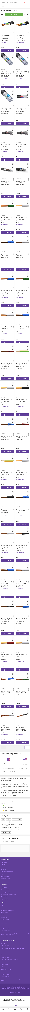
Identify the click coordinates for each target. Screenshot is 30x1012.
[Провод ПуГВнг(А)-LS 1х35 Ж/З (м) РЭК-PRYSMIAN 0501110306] (22, 679)
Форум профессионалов (7, 910)
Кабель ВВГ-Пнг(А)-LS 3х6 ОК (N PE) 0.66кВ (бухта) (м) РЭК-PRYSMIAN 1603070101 (6, 38)
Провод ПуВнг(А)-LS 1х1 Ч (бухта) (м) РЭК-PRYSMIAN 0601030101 (21, 548)
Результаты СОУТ (5, 878)
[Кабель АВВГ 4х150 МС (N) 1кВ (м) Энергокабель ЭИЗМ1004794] (7, 169)
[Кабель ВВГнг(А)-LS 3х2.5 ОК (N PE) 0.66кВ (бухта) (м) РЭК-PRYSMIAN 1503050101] (22, 23)
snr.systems (4, 917)
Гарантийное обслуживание (8, 894)
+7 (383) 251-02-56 (5, 967)
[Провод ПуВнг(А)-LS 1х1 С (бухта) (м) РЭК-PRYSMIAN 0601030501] (22, 497)
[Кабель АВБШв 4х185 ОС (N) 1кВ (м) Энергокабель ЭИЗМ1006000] (22, 60)
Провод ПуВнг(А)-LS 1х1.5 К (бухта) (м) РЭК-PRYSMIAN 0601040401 (21, 438)
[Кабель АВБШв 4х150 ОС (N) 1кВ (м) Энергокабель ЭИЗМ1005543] (7, 96)
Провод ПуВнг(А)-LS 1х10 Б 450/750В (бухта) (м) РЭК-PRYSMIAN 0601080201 (21, 220)
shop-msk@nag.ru (5, 930)
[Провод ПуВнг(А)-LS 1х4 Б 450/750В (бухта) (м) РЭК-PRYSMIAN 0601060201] (7, 315)
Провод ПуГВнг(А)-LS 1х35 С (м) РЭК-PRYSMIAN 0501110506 (6, 693)
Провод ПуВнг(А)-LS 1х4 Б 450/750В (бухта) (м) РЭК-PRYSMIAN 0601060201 (6, 329)
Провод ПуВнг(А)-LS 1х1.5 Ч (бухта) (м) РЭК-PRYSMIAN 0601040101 (6, 511)
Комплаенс (4, 896)
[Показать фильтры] (28, 14)
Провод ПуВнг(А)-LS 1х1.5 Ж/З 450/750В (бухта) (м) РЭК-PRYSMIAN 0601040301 (6, 475)
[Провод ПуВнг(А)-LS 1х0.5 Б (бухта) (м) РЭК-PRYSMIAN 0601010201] (22, 643)
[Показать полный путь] (3, 6)
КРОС (2, 915)
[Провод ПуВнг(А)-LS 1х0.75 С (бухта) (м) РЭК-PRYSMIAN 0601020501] (7, 570)
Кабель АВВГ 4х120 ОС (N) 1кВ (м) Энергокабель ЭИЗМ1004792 (21, 183)
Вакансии (3, 867)
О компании (4, 862)
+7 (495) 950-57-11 (5, 928)
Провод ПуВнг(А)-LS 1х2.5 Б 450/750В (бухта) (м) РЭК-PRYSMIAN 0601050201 (6, 402)
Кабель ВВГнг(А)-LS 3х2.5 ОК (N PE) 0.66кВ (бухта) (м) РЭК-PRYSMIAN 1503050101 (21, 38)
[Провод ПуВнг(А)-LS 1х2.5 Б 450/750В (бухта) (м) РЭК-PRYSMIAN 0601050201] (7, 388)
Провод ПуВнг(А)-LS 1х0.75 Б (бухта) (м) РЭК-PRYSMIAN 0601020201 (21, 584)
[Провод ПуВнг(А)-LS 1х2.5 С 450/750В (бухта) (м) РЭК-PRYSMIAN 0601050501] (22, 315)
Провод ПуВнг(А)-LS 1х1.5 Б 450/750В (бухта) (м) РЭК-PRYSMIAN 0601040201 (21, 475)
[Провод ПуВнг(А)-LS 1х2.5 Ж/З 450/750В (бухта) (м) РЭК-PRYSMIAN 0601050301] (22, 351)
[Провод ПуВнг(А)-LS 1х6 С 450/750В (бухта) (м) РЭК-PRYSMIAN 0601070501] (7, 242)
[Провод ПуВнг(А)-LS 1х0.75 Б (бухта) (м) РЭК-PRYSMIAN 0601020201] (22, 570)
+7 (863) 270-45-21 (5, 957)
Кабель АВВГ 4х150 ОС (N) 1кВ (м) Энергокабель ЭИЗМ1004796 (21, 147)
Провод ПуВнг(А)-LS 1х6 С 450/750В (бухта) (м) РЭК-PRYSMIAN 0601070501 (6, 256)
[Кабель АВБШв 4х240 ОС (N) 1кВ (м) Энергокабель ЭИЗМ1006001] (7, 60)
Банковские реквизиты (7, 871)
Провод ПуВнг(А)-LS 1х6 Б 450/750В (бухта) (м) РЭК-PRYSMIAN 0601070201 (21, 256)
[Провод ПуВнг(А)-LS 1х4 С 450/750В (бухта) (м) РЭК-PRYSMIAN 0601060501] (7, 278)
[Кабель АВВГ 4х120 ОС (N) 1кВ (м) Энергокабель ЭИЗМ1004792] (22, 169)
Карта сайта (4, 899)
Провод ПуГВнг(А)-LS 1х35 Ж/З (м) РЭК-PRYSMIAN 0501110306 (21, 693)
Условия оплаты (5, 889)
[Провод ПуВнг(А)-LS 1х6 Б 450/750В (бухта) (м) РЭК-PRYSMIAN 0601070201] (22, 242)
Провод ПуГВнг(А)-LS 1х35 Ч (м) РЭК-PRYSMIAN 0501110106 (21, 729)
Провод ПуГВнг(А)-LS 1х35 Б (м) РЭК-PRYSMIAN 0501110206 (6, 730)
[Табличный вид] (2, 14)
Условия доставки (5, 892)
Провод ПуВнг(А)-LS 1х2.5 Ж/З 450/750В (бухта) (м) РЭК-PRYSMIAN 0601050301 (21, 366)
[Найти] (25, 2)
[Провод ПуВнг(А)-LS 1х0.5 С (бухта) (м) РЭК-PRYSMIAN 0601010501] (22, 606)
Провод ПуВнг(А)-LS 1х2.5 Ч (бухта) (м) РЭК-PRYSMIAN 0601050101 (21, 402)
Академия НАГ (4, 912)
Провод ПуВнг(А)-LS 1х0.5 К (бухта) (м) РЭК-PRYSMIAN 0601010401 (6, 657)
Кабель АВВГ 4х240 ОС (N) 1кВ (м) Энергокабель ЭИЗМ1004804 (21, 111)
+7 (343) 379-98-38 (5, 946)
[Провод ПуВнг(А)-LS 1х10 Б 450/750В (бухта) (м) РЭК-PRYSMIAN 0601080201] (22, 205)
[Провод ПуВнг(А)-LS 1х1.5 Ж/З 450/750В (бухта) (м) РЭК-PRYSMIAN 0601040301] (7, 460)
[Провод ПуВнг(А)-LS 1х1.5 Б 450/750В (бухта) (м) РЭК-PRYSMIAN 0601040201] (22, 460)
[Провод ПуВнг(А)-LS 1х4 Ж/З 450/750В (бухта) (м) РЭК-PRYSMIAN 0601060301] (22, 278)
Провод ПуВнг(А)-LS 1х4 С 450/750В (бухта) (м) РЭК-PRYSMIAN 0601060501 (6, 293)
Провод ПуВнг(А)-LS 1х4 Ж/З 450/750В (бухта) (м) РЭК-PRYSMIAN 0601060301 (21, 293)
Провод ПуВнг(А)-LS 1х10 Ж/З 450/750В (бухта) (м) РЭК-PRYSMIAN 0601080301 (6, 220)
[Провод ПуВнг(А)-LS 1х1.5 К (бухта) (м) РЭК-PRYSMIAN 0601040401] (22, 424)
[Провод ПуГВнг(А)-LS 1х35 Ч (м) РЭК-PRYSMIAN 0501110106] (22, 715)
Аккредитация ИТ (5, 881)
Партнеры (3, 874)
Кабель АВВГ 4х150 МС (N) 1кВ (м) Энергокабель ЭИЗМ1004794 (6, 183)
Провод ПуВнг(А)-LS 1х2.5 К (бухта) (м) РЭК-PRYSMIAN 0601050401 (6, 366)
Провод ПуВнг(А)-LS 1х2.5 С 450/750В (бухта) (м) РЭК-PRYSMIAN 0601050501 (21, 329)
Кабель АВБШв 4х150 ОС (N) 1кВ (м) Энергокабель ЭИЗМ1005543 (6, 111)
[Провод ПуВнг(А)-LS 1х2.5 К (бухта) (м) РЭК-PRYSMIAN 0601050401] (7, 351)
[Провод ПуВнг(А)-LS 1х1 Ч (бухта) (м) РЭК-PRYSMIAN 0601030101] (22, 533)
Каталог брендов (5, 876)
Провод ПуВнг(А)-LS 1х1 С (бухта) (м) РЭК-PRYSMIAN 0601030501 (21, 511)
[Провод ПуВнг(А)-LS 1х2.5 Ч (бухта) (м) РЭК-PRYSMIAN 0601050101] (22, 388)
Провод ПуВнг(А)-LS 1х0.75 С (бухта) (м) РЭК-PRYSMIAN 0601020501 (6, 584)
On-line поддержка (6, 887)
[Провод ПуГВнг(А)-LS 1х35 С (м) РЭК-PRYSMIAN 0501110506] (7, 679)
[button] (28, 14)
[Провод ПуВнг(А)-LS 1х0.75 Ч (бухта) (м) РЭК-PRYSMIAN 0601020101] (7, 606)
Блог (2, 905)
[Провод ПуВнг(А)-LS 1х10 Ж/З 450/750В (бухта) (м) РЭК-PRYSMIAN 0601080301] (7, 205)
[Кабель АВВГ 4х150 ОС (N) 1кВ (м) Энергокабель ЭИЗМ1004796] (22, 133)
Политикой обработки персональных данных (11, 1001)
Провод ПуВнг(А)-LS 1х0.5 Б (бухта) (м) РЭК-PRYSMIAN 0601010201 (21, 657)
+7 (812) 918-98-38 (5, 976)
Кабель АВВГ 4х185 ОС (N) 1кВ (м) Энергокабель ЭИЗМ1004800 (6, 147)
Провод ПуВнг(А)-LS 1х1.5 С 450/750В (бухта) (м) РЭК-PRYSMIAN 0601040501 (6, 438)
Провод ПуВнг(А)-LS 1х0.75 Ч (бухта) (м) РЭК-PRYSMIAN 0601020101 (6, 621)
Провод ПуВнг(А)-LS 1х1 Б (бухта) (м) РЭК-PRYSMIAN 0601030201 (6, 548)
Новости (3, 864)
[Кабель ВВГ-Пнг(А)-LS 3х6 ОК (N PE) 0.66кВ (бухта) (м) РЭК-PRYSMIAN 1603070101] (7, 23)
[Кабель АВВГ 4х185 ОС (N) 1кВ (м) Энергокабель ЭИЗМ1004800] (7, 133)
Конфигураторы (5, 919)
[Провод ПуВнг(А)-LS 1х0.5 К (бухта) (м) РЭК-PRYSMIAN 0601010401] (7, 642)
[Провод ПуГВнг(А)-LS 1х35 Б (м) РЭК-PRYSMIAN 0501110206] (7, 715)
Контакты (3, 869)
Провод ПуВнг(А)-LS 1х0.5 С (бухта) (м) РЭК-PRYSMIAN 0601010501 (21, 621)
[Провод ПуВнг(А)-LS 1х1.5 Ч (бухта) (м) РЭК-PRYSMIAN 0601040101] (7, 497)
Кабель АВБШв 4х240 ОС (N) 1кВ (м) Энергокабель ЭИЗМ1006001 (6, 74)
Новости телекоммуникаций (8, 908)
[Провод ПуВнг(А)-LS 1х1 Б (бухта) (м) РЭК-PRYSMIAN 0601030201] (7, 533)
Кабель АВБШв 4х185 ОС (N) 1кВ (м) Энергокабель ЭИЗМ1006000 (21, 74)
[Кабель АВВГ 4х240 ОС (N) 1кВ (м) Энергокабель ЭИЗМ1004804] (22, 96)
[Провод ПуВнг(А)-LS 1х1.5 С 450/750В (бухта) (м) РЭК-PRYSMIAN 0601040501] (7, 424)
